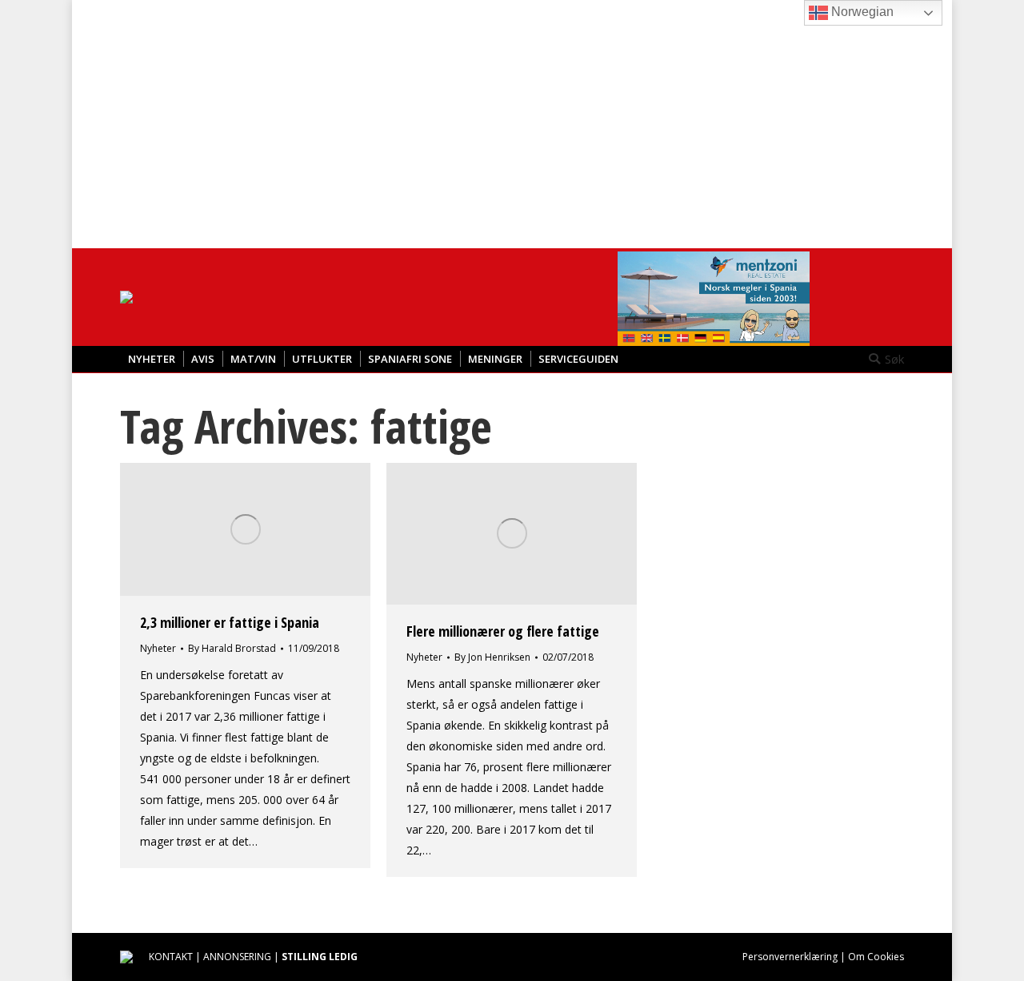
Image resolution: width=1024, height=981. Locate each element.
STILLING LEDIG (320, 956)
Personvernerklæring (790, 956)
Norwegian (861, 11)
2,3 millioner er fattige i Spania (229, 622)
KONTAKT (171, 956)
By (232, 648)
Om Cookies (876, 956)
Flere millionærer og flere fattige (502, 631)
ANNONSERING (237, 956)
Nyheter (158, 648)
